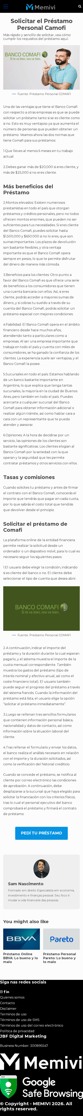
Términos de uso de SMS (19, 1020)
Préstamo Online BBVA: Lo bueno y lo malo (20, 958)
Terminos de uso (13, 1014)
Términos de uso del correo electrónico (31, 1025)
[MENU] (5, 6)
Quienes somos (12, 997)
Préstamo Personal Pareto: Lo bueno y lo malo (59, 958)
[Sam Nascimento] (41, 877)
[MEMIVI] (41, 7)
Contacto (7, 1003)
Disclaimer (8, 1009)
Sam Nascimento (26, 883)
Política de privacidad (17, 1031)
